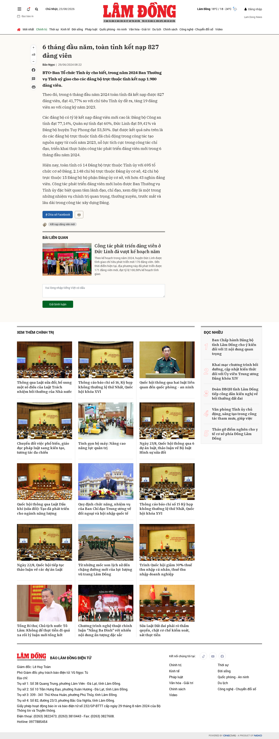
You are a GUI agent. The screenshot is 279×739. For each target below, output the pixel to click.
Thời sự (54, 29)
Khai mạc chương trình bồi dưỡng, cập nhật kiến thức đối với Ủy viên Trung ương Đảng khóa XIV (235, 371)
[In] (79, 214)
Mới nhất (28, 29)
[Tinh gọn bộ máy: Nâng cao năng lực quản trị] (105, 420)
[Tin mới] (28, 9)
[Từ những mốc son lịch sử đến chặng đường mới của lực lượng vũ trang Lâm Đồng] (105, 542)
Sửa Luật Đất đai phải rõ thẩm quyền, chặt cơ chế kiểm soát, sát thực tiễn (164, 630)
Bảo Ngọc (48, 64)
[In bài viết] (33, 87)
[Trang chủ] (19, 29)
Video (219, 29)
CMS (229, 735)
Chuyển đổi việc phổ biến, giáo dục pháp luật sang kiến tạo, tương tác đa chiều (43, 448)
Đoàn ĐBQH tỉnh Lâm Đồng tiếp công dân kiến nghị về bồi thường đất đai (235, 393)
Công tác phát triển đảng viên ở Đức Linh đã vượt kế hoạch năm (128, 248)
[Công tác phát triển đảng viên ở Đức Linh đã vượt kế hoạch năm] (67, 259)
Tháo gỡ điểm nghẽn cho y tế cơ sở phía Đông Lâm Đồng (235, 434)
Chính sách (170, 29)
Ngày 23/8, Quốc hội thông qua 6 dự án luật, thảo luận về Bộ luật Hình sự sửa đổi (167, 448)
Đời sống (77, 29)
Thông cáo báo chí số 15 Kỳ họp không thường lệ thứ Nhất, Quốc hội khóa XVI (167, 508)
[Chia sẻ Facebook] (33, 70)
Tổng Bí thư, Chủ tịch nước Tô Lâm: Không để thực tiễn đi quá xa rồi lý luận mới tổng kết (43, 630)
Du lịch (156, 29)
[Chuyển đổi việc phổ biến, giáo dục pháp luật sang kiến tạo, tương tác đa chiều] (44, 420)
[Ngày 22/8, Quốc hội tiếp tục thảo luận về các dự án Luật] (44, 542)
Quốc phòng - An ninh (113, 29)
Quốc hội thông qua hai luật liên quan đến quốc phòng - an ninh (167, 384)
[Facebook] (222, 656)
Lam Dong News (253, 17)
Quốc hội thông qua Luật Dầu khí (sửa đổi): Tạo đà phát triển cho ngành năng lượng (43, 508)
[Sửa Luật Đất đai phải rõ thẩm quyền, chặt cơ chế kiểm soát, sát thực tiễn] (167, 603)
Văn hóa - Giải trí (139, 29)
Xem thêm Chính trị (35, 332)
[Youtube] (213, 656)
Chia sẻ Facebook (59, 214)
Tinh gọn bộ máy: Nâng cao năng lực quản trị (102, 445)
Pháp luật (91, 29)
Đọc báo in (27, 16)
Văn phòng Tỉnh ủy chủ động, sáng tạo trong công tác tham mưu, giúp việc (234, 414)
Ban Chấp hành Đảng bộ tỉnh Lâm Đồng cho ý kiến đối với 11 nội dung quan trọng (234, 347)
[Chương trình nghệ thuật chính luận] (105, 603)
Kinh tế (65, 29)
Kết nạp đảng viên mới (62, 224)
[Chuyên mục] (19, 9)
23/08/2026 (60, 9)
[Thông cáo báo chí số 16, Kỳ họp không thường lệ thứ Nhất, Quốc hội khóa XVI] (105, 359)
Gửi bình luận (57, 304)
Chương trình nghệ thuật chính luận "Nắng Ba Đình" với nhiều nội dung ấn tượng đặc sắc (105, 630)
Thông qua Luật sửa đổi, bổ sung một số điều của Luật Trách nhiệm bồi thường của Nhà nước (44, 387)
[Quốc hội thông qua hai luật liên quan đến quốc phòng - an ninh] (167, 359)
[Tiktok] (203, 656)
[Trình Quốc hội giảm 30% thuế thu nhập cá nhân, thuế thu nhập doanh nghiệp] (167, 542)
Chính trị (41, 29)
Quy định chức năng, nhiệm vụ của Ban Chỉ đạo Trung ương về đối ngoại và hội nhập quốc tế (104, 508)
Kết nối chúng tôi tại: (182, 656)
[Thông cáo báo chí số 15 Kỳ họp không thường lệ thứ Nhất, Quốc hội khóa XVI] (167, 481)
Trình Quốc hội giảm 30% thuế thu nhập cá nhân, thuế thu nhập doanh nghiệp (166, 569)
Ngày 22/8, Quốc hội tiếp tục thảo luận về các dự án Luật (40, 567)
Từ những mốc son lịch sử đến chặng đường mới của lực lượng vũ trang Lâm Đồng (105, 569)
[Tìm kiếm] (36, 9)
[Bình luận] (33, 78)
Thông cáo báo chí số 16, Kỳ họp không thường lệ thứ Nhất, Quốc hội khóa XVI (105, 387)
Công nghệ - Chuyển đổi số (196, 29)
